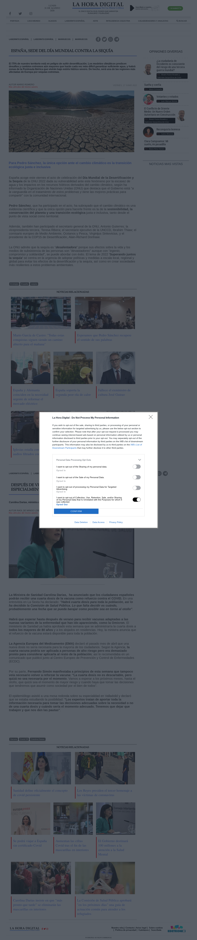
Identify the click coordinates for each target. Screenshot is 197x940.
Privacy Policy (116, 522)
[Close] (152, 418)
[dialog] (98, 470)
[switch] (137, 467)
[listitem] (98, 459)
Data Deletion (81, 522)
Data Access (98, 522)
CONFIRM (76, 511)
